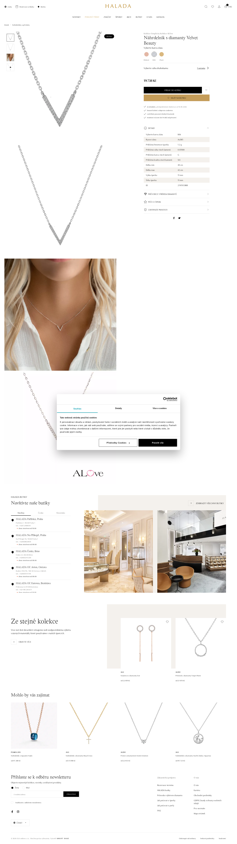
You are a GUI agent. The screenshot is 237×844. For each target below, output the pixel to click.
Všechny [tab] (21, 512)
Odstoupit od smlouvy (187, 838)
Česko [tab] (40, 512)
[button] (177, 128)
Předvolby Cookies (116, 443)
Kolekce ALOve (166, 33)
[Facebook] (12, 811)
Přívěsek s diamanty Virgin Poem (188, 675)
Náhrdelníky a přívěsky (21, 25)
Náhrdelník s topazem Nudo (21, 755)
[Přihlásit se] (219, 6)
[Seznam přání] (212, 6)
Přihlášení (71, 794)
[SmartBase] (62, 838)
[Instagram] (18, 811)
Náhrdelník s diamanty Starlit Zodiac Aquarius (193, 755)
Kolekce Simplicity (152, 33)
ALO (122, 672)
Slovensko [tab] (60, 512)
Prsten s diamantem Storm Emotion (134, 755)
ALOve (109, 36)
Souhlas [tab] (77, 408)
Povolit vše (158, 443)
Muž (27, 787)
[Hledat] (206, 6)
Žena (17, 787)
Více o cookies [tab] (160, 408)
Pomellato (16, 752)
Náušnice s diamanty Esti (130, 675)
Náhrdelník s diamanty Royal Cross (79, 755)
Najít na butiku (178, 97)
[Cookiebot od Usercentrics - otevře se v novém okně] (165, 399)
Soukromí (222, 838)
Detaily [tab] (118, 408)
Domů (6, 25)
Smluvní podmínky (207, 838)
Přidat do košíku (172, 90)
